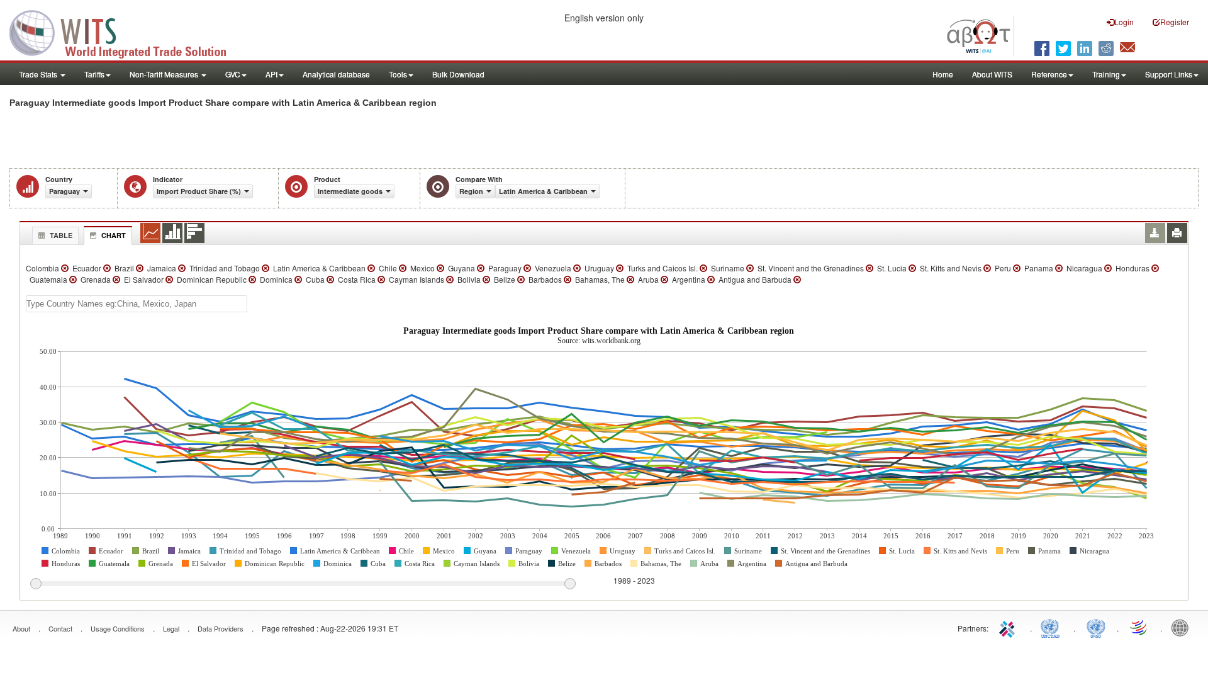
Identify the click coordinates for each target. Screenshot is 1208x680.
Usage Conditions (118, 628)
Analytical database (336, 74)
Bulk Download (458, 74)
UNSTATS (1096, 627)
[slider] (302, 584)
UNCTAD (1052, 627)
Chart (113, 235)
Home (942, 74)
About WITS (992, 74)
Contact (60, 628)
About (21, 628)
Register (1174, 21)
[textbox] (136, 303)
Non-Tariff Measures (165, 74)
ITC (1009, 627)
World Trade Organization (1139, 627)
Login (1124, 21)
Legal (171, 628)
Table (61, 235)
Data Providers (220, 628)
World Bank (1182, 627)
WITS (126, 31)
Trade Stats (39, 74)
